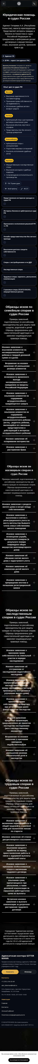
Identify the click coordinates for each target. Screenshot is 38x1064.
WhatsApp (27, 972)
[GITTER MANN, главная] (19, 3)
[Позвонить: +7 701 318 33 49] (34, 4)
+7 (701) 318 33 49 (8, 981)
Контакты (5, 1007)
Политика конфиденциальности (13, 1015)
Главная (4, 1003)
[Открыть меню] (4, 4)
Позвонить (10, 972)
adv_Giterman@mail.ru (9, 985)
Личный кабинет (8, 1011)
